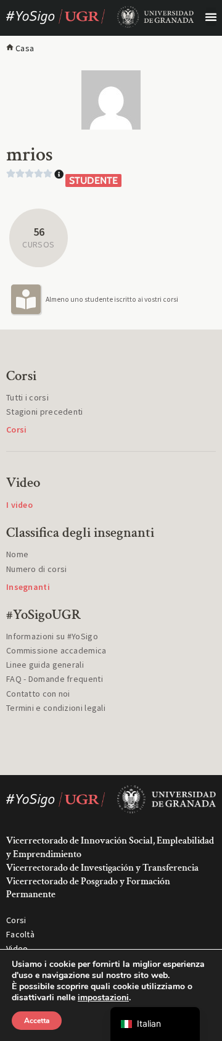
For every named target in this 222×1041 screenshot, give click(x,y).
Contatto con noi (38, 693)
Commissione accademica (56, 650)
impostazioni (103, 997)
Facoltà (20, 934)
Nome (17, 554)
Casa (24, 48)
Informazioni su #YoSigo (52, 636)
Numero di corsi (36, 568)
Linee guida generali (45, 664)
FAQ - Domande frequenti (54, 678)
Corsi (16, 920)
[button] (211, 16)
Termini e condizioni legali (55, 707)
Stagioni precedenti (44, 411)
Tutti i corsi (27, 397)
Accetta (36, 1021)
